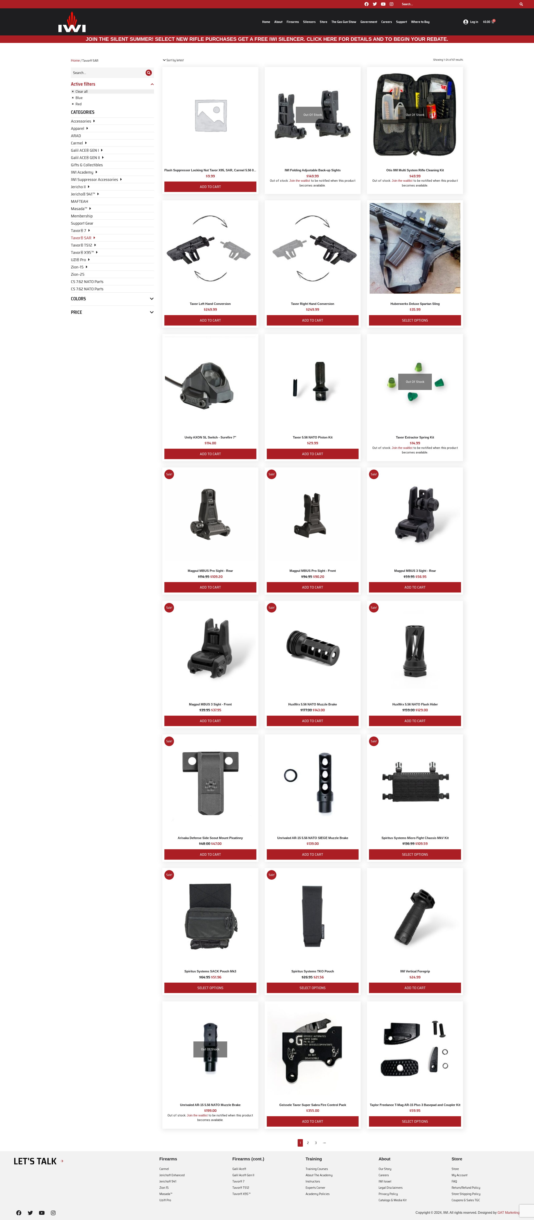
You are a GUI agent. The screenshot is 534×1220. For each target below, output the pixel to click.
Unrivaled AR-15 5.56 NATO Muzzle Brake (210, 1105)
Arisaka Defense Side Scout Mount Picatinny (210, 838)
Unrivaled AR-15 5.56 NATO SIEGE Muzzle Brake (312, 838)
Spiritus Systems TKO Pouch (312, 971)
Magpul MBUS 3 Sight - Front (210, 704)
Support (401, 21)
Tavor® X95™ (241, 1193)
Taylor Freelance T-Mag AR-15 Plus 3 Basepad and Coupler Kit (415, 1105)
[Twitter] (375, 4)
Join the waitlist (299, 180)
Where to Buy (420, 21)
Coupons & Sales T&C (466, 1200)
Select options (415, 320)
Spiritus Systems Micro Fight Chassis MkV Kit (415, 838)
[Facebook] (366, 4)
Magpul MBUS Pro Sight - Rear (210, 570)
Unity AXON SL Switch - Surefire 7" (210, 437)
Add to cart (210, 187)
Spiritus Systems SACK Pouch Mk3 (210, 971)
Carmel (164, 1168)
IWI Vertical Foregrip (415, 971)
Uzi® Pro (165, 1200)
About (278, 21)
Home (266, 21)
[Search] (521, 4)
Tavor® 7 (238, 1181)
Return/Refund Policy (466, 1187)
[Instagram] (391, 4)
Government (368, 21)
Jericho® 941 (167, 1181)
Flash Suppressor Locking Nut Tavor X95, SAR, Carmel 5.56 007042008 (215, 170)
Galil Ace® (239, 1168)
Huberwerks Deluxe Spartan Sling (415, 304)
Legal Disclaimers (391, 1187)
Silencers (309, 21)
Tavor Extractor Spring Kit (415, 437)
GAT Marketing (508, 1212)
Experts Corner (315, 1187)
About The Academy (319, 1175)
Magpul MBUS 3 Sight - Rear (415, 570)
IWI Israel (385, 1181)
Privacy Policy (388, 1193)
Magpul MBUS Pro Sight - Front (313, 570)
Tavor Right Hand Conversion (312, 304)
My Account (459, 1175)
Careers (386, 21)
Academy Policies (318, 1193)
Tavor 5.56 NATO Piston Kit (312, 437)
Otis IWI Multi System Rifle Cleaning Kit (415, 170)
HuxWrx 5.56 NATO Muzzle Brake (312, 704)
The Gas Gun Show (343, 21)
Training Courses (317, 1168)
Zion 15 (164, 1187)
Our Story (385, 1168)
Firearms (293, 21)
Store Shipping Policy (466, 1193)
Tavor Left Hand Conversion (210, 304)
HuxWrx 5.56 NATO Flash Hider (415, 704)
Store (323, 21)
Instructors (313, 1181)
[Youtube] (383, 4)
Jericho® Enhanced (172, 1175)
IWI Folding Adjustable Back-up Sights (313, 170)
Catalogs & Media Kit (393, 1200)
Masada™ (165, 1193)
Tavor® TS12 (240, 1187)
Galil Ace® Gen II (243, 1175)
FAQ (454, 1181)
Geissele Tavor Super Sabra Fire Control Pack (312, 1105)
